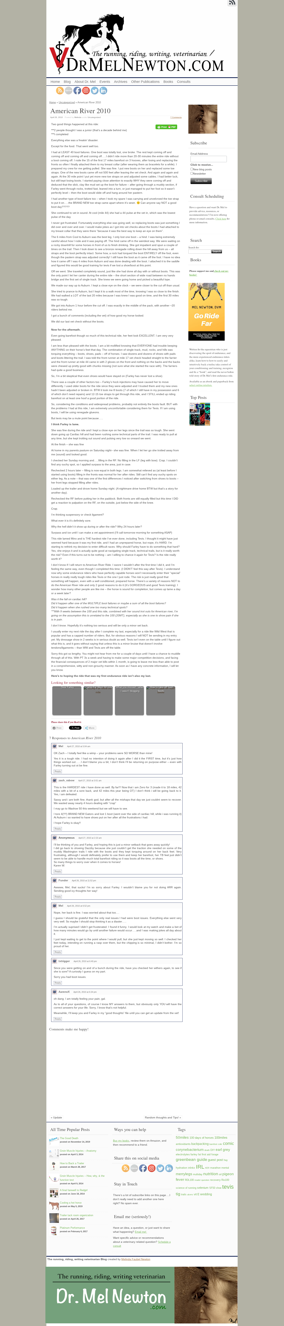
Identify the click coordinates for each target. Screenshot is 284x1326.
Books (168, 82)
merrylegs (184, 1174)
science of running (186, 1188)
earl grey (223, 1149)
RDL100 (189, 1180)
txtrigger (64, 961)
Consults (183, 82)
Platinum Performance (72, 1227)
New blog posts (202, 169)
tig (178, 1194)
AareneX (64, 991)
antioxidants (183, 1143)
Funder (63, 880)
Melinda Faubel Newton (135, 1259)
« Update (56, 1117)
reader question (202, 1180)
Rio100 (225, 1180)
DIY (212, 1149)
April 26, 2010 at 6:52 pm (78, 906)
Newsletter (199, 173)
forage (214, 1154)
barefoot (213, 1144)
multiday (197, 1174)
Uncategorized (67, 102)
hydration (181, 1167)
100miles (220, 1137)
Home (55, 82)
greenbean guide (191, 1159)
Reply (58, 771)
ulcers (190, 1194)
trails (183, 1194)
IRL (200, 1167)
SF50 (212, 1188)
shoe (218, 1188)
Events (104, 82)
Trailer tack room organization (76, 1215)
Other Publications (145, 82)
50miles (182, 1137)
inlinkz (191, 1168)
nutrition (210, 1174)
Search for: (193, 247)
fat (199, 1154)
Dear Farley (67, 687)
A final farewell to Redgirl (74, 1190)
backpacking (200, 1143)
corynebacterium (190, 1149)
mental (225, 1168)
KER (207, 1168)
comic (228, 1143)
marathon (215, 1168)
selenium (202, 1187)
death (207, 1150)
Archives (120, 82)
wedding (206, 1194)
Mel (61, 746)
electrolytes (183, 1154)
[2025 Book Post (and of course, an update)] (199, 415)
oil (220, 1174)
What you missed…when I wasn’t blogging (130, 689)
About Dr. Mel (85, 82)
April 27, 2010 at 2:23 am (90, 838)
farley (193, 1154)
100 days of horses (202, 1137)
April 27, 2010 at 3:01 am (89, 780)
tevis (228, 1186)
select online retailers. (200, 385)
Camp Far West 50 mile (99, 687)
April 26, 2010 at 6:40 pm (85, 961)
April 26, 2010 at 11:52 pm (84, 880)
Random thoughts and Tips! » (163, 1117)
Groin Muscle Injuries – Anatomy (78, 1150)
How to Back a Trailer (72, 1163)
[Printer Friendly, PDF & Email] (167, 127)
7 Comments (176, 117)
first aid (206, 1154)
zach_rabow (66, 780)
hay (226, 1160)
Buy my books (121, 1140)
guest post (215, 1160)
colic (220, 1144)
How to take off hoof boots (161, 689)
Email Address (199, 153)
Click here (220, 218)
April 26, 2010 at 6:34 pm (85, 992)
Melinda (77, 117)
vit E (196, 1194)
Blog (67, 82)
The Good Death (69, 1138)
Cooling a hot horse (71, 1202)
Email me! (141, 1231)
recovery (215, 1179)
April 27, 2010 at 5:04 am (78, 746)
